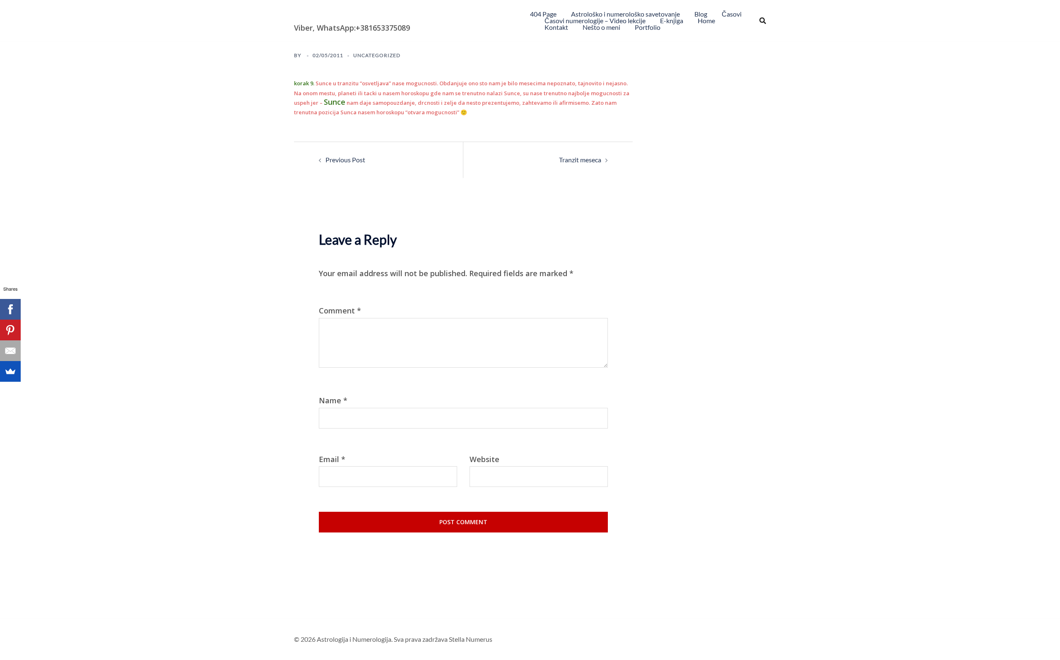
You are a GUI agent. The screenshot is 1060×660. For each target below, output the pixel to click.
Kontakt (556, 27)
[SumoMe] (10, 371)
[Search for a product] (762, 20)
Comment (340, 311)
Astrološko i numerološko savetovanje (625, 14)
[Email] (10, 350)
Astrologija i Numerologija (342, 14)
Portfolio (647, 27)
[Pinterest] (10, 330)
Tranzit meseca (580, 160)
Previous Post (345, 160)
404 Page (543, 14)
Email (332, 459)
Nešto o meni (601, 27)
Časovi (732, 14)
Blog (700, 14)
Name (333, 400)
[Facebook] (10, 309)
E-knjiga (671, 20)
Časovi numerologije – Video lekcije (595, 20)
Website (484, 459)
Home (706, 20)
